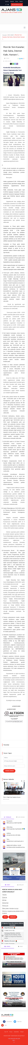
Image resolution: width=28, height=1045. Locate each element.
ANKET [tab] (8, 884)
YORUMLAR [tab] (8, 817)
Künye (16, 1)
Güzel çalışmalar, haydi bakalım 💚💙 (16, 829)
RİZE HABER (11, 35)
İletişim (21, 1)
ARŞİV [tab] (21, 946)
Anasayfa (4, 35)
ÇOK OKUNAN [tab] (21, 817)
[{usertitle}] (4, 821)
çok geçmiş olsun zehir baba (14, 835)
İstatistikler (16, 1031)
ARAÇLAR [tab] (21, 884)
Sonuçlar (13, 917)
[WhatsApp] (13, 64)
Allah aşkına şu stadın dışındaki (14, 822)
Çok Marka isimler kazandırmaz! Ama (16, 847)
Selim (7, 58)
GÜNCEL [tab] (8, 946)
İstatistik (12, 1)
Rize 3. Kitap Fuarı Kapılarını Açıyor (11, 797)
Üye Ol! (7, 1)
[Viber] (17, 64)
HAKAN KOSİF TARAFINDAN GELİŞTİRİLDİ (14, 1035)
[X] (11, 64)
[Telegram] (15, 64)
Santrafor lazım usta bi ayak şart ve (15, 841)
